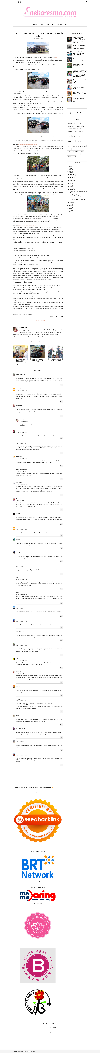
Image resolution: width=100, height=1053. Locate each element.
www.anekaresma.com (20, 1051)
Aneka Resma (32, 1051)
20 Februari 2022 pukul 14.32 (21, 553)
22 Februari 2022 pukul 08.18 (21, 755)
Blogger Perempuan (72, 131)
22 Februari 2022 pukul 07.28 (21, 742)
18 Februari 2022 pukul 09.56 (21, 376)
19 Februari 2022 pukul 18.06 (21, 515)
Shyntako (18, 671)
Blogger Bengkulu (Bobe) (79, 133)
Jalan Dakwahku (71, 126)
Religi (82, 153)
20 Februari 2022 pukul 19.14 (21, 621)
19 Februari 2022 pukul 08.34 (21, 471)
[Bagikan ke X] (57, 316)
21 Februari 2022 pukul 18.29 (21, 717)
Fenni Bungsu (19, 607)
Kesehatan (70, 123)
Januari (71, 202)
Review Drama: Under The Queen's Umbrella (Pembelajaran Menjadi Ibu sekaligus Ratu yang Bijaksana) (79, 40)
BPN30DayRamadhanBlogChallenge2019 (77, 146)
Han (17, 658)
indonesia (78, 141)
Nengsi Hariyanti (24, 419)
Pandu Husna (19, 528)
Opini (75, 123)
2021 (70, 204)
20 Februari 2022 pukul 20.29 (21, 660)
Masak (69, 148)
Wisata (69, 141)
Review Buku (76, 153)
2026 (70, 166)
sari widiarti (19, 405)
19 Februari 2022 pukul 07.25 (21, 458)
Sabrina (18, 539)
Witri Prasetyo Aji (20, 754)
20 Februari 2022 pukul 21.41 (21, 673)
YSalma (18, 513)
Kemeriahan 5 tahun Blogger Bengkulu (27, 144)
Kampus (69, 156)
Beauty (69, 136)
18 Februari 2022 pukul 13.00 (21, 390)
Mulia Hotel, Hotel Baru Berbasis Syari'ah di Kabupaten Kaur (78, 66)
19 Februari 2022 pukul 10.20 (21, 484)
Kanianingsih (19, 456)
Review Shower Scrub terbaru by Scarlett (28, 225)
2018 (70, 208)
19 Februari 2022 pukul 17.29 (21, 500)
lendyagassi (19, 699)
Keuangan (70, 153)
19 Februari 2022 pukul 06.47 (21, 443)
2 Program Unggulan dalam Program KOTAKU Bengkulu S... (78, 194)
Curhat (69, 133)
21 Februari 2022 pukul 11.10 (25, 421)
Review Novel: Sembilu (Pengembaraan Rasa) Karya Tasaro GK (80, 100)
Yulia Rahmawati (20, 631)
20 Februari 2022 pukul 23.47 (21, 700)
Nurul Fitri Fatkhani (21, 442)
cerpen (82, 138)
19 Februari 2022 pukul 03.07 (21, 432)
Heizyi (17, 592)
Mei (71, 185)
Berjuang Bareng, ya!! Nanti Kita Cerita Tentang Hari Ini (79, 59)
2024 (70, 169)
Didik (17, 577)
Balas (61, 385)
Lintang (18, 552)
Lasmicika (18, 686)
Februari (72, 189)
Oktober (72, 177)
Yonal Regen (19, 482)
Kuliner (74, 148)
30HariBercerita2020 (72, 151)
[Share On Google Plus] (62, 316)
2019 (70, 207)
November (72, 175)
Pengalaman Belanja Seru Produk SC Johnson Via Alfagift (79, 87)
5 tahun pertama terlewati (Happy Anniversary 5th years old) (80, 81)
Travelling (70, 138)
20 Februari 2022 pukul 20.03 (21, 645)
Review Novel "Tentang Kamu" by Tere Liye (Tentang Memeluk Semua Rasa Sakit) (80, 94)
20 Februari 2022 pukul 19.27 (21, 632)
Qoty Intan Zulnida (20, 728)
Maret (71, 188)
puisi (73, 141)
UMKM (43, 320)
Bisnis (79, 123)
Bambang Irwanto (20, 374)
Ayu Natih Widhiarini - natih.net (24, 389)
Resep (78, 148)
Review (84, 126)
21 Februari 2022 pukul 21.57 (21, 730)
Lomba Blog (70, 143)
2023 (70, 171)
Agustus (71, 180)
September (72, 179)
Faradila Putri (19, 565)
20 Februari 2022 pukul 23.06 (21, 688)
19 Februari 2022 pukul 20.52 (21, 529)
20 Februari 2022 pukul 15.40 (21, 566)
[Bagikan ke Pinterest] (59, 316)
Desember (72, 174)
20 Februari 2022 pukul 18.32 (21, 594)
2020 (70, 205)
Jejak (79, 136)
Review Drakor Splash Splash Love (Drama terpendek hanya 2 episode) (80, 53)
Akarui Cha (18, 498)
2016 (70, 211)
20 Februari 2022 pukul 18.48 (21, 608)
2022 (70, 172)
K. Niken (18, 715)
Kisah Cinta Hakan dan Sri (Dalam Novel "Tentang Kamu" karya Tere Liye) (79, 47)
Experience (79, 126)
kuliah (74, 156)
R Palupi (18, 430)
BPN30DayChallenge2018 (78, 128)
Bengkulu (38, 320)
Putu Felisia (19, 620)
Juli (70, 182)
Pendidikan (81, 151)
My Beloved (77, 138)
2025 (70, 168)
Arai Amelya (19, 644)
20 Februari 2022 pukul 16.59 (21, 579)
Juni (70, 183)
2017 (70, 210)
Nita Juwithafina (20, 741)
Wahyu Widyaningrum (21, 469)
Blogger (70, 128)
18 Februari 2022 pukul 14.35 (21, 407)
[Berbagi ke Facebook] (54, 316)
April (71, 186)
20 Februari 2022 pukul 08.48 (21, 540)
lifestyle (74, 136)
